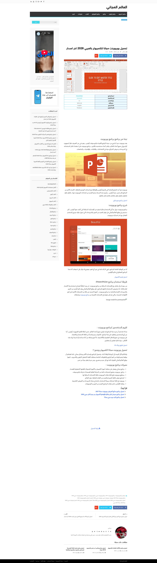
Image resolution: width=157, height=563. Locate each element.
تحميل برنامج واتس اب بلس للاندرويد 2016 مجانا (96, 549)
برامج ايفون (112, 14)
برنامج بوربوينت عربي (100, 495)
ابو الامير (124, 52)
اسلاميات (54, 236)
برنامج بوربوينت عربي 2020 (90, 495)
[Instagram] (106, 531)
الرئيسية (66, 561)
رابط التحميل (95, 429)
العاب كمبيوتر (52, 201)
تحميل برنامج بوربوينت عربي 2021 (84, 500)
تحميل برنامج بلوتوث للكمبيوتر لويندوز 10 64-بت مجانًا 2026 (44, 124)
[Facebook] (108, 531)
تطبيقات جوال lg (52, 250)
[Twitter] (94, 531)
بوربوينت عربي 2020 (97, 498)
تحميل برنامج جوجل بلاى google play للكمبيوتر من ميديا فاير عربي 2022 (102, 394)
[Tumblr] (97, 531)
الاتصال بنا (32, 561)
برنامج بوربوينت (118, 495)
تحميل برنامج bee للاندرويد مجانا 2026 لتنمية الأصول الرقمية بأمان (45, 139)
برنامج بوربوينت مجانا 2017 (119, 498)
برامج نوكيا (53, 246)
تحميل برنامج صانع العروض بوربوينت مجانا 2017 (110, 391)
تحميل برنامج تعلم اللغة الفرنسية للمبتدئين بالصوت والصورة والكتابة (75, 549)
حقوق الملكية (43, 561)
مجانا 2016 (123, 502)
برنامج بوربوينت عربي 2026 (77, 495)
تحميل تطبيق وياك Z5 (120, 345)
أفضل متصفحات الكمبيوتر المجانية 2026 (46, 187)
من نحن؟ (37, 561)
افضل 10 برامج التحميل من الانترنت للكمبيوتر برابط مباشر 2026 (45, 145)
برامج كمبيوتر (124, 19)
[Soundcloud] (99, 531)
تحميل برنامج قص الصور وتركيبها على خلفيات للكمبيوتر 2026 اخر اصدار (45, 118)
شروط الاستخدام (51, 561)
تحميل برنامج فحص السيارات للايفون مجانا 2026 (44, 134)
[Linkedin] (103, 531)
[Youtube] (92, 531)
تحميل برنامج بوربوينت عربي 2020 (117, 500)
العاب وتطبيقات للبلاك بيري (49, 205)
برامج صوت (53, 225)
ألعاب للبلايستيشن (51, 191)
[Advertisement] (95, 34)
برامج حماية (53, 222)
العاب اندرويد (52, 198)
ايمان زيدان (123, 550)
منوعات (80, 14)
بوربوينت (111, 498)
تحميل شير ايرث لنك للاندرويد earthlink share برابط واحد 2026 (44, 169)
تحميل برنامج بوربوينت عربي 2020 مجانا (101, 500)
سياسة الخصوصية (59, 561)
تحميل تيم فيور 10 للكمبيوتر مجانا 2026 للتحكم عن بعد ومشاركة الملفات (44, 157)
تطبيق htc (53, 243)
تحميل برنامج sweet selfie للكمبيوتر (117, 548)
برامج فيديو (53, 229)
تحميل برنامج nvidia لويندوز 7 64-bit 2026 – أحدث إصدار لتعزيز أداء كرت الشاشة (45, 130)
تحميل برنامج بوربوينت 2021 (83, 498)
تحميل (91, 498)
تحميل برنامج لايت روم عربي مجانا (114, 397)
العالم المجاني (116, 7)
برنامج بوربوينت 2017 (110, 495)
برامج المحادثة (52, 208)
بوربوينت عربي (106, 498)
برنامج (124, 495)
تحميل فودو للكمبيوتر (121, 277)
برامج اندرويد (122, 14)
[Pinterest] (101, 531)
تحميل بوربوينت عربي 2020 (71, 500)
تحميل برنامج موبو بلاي (120, 201)
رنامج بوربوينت (84, 295)
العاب (87, 14)
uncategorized (52, 184)
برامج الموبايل (96, 14)
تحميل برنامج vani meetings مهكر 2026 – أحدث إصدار (45, 151)
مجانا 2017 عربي (116, 502)
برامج (104, 14)
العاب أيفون (53, 194)
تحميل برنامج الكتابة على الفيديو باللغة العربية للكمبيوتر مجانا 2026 (45, 163)
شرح (73, 14)
